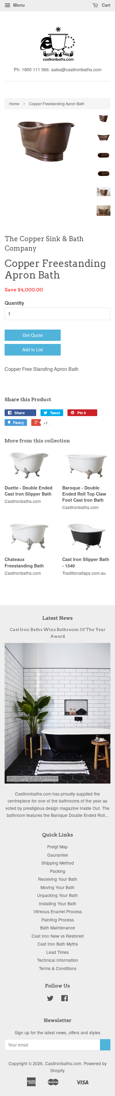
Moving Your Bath (57, 887)
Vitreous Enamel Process (57, 911)
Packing (57, 871)
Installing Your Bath (57, 903)
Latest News (57, 618)
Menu (18, 5)
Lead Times (57, 952)
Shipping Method (57, 863)
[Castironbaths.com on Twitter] (50, 999)
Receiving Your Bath (57, 879)
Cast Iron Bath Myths (57, 944)
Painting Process (57, 920)
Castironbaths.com (63, 1063)
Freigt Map (57, 846)
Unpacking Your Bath (57, 895)
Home (14, 103)
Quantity (14, 302)
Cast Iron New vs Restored (58, 936)
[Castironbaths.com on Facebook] (64, 999)
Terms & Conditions (57, 968)
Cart (105, 5)
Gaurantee (57, 855)
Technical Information (57, 960)
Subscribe (105, 1044)
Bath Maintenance (57, 927)
